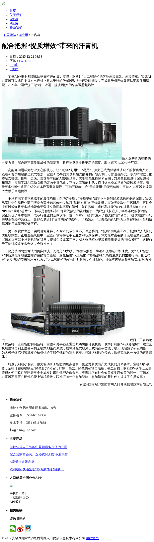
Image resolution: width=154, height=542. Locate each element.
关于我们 (16, 15)
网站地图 (92, 538)
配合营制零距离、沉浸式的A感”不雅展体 (39, 454)
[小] (27, 60)
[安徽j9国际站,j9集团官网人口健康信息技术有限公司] (3, 3)
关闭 (14, 69)
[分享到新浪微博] (20, 528)
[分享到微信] (13, 528)
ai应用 (14, 23)
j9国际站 (10, 35)
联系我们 (16, 27)
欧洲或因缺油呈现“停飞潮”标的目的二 (37, 469)
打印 (14, 65)
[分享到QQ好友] (28, 528)
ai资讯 (14, 19)
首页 (13, 10)
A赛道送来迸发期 (22, 462)
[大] (21, 60)
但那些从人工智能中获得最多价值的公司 (38, 447)
